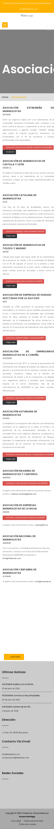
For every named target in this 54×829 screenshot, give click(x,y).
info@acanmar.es (43, 581)
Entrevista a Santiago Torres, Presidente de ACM (25, 231)
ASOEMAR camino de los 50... (16, 706)
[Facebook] (4, 790)
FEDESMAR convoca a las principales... (21, 695)
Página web (10, 235)
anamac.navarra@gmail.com (23, 494)
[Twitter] (10, 790)
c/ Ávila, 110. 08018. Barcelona (15, 732)
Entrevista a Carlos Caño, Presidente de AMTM (24, 281)
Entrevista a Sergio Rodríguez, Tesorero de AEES (25, 337)
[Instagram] (24, 790)
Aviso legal (16, 821)
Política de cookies (27, 824)
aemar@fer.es (42, 525)
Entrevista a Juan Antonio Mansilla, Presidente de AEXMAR (29, 147)
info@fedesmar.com (28, 9)
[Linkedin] (31, 790)
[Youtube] (17, 790)
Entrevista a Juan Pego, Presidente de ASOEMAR (25, 398)
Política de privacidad (33, 821)
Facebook (10, 151)
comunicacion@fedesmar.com (15, 758)
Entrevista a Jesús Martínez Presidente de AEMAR (25, 517)
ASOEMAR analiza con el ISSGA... (18, 684)
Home (5, 97)
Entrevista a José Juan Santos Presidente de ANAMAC (27, 483)
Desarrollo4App (27, 816)
